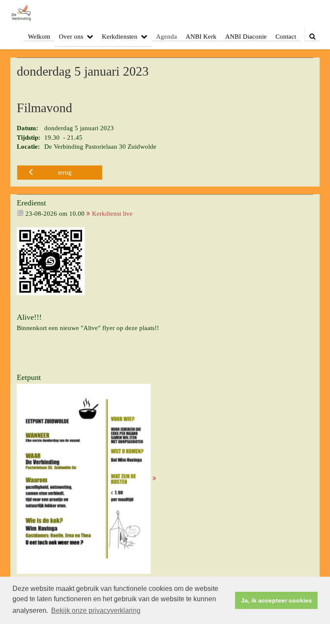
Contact (285, 36)
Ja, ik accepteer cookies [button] (276, 600)
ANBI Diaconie (246, 36)
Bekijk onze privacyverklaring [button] (96, 610)
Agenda (166, 36)
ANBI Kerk (201, 36)
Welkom (39, 36)
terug (65, 172)
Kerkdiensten (120, 36)
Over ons (71, 36)
